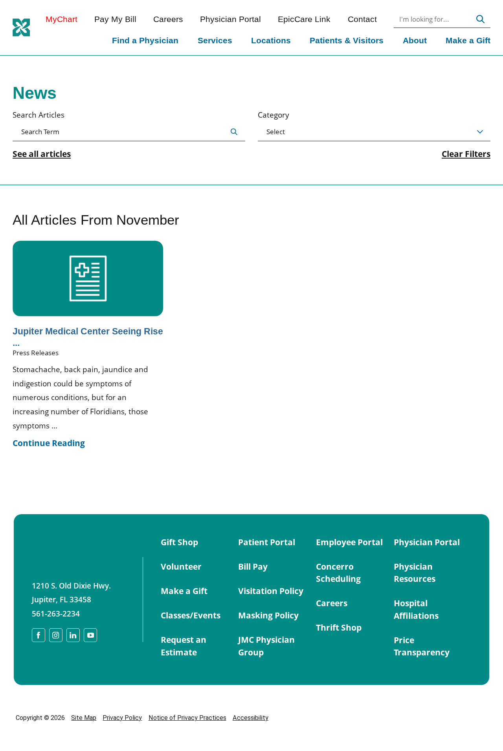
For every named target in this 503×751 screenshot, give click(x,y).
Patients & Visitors (347, 40)
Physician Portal (230, 19)
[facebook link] (38, 635)
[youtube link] (90, 635)
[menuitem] (145, 41)
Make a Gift (468, 40)
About (415, 40)
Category (273, 114)
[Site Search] (480, 19)
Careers (168, 19)
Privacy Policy (122, 717)
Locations (271, 40)
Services (215, 40)
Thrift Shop (339, 627)
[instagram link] (55, 635)
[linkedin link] (73, 635)
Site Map (83, 717)
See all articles (42, 154)
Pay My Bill (115, 19)
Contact (362, 19)
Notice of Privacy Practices (187, 717)
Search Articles (38, 114)
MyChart (61, 19)
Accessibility (250, 717)
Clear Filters (466, 154)
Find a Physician (145, 40)
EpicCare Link (304, 19)
